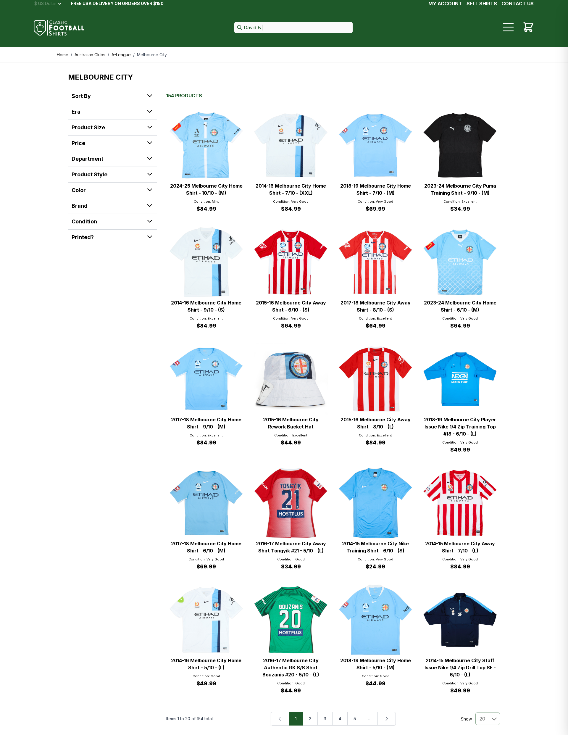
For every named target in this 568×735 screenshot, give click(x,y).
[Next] (386, 719)
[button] (293, 28)
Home (62, 54)
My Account (445, 4)
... (370, 718)
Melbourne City (152, 54)
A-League (121, 54)
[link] (280, 719)
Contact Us (517, 4)
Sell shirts (482, 4)
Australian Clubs (90, 54)
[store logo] (59, 28)
